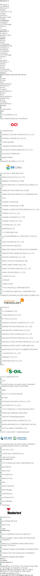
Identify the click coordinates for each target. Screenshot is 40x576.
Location (3, 30)
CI (1, 28)
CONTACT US (6, 12)
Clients (3, 19)
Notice (3, 40)
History (3, 26)
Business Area (5, 17)
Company (4, 22)
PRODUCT (4, 8)
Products (3, 15)
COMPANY (4, 6)
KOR (2, 49)
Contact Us (4, 47)
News (2, 42)
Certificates (5, 44)
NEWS (2, 10)
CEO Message (5, 24)
